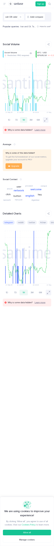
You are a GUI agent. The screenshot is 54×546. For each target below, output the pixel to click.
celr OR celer (11, 17)
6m (38, 120)
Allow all (27, 532)
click (8, 194)
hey (40, 194)
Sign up (40, 4)
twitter (32, 222)
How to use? (45, 26)
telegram (8, 222)
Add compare (36, 17)
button (17, 195)
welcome (36, 189)
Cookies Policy (29, 524)
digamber (35, 200)
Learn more (40, 130)
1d (9, 120)
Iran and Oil (25, 26)
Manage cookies (27, 539)
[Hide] (31, 53)
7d (16, 120)
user (18, 186)
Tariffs (35, 26)
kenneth (7, 200)
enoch (10, 189)
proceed (29, 186)
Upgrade (15, 166)
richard (44, 186)
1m (24, 120)
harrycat (18, 200)
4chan (43, 222)
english (29, 195)
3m (30, 120)
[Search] (49, 4)
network (19, 190)
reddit (21, 222)
